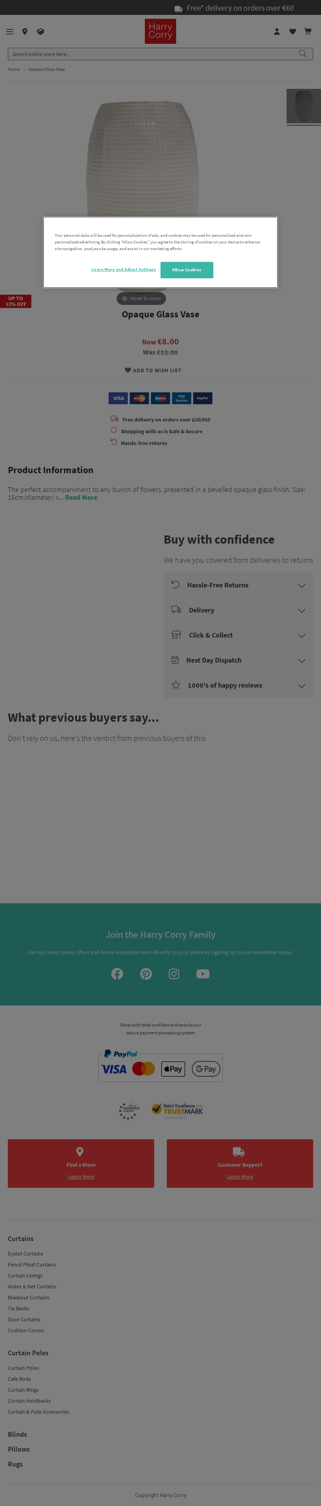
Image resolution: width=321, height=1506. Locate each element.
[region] (160, 252)
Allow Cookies (186, 270)
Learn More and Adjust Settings (124, 269)
